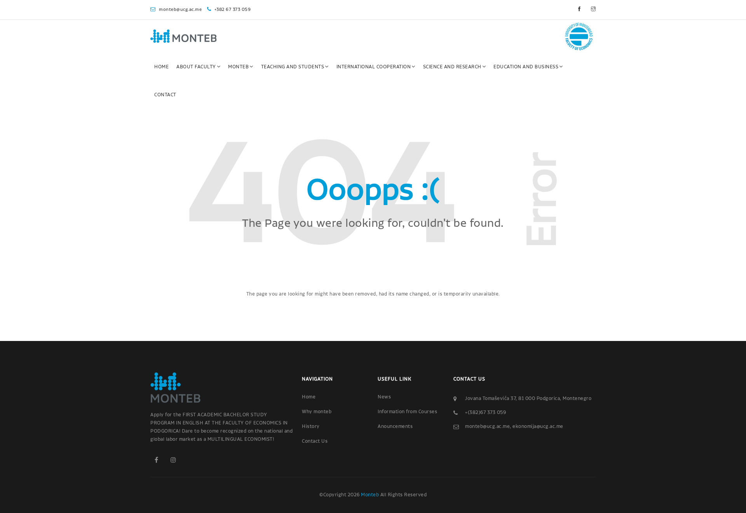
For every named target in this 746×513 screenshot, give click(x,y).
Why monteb (316, 412)
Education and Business (525, 67)
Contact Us (315, 441)
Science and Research (452, 67)
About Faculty (196, 67)
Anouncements (395, 426)
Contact (165, 95)
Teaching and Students (292, 67)
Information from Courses (407, 412)
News (384, 397)
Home (161, 67)
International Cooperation (373, 67)
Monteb (238, 67)
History (311, 426)
